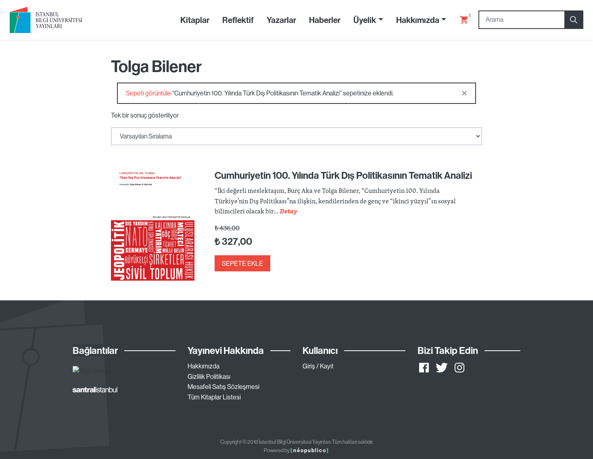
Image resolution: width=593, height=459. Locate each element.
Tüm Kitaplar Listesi (214, 397)
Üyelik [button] (364, 19)
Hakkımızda (203, 366)
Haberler (324, 19)
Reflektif (238, 19)
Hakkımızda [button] (417, 19)
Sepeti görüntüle (148, 93)
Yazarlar (281, 19)
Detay (288, 211)
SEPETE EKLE (242, 263)
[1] (461, 20)
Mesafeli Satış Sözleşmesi (223, 386)
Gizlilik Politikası (209, 376)
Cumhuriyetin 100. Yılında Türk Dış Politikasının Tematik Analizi (343, 175)
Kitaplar (194, 19)
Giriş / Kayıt (318, 366)
